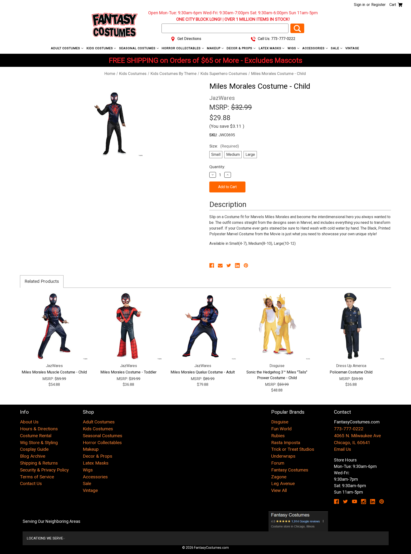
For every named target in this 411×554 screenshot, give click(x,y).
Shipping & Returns (39, 463)
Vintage (352, 48)
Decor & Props (240, 48)
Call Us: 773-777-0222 (276, 38)
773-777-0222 (348, 428)
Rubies (278, 435)
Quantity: (217, 166)
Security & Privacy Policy (44, 470)
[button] (298, 521)
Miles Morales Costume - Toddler (128, 372)
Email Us (342, 449)
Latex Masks (270, 48)
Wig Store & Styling (39, 442)
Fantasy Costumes (289, 470)
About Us (29, 422)
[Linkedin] (237, 265)
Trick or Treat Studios (292, 449)
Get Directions (188, 38)
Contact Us (31, 483)
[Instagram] (363, 501)
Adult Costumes (66, 48)
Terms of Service (37, 477)
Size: (224, 146)
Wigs (292, 48)
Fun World (281, 428)
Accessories (314, 48)
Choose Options (54, 326)
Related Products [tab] (41, 281)
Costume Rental (35, 435)
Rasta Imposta (285, 442)
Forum (277, 463)
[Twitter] (228, 265)
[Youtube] (354, 501)
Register (378, 4)
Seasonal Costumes (138, 48)
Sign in (359, 4)
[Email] (220, 265)
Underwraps (283, 456)
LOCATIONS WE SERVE (45, 538)
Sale (335, 48)
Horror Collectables (182, 48)
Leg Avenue (283, 483)
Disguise (279, 422)
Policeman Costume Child (351, 372)
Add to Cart (128, 326)
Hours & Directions (39, 428)
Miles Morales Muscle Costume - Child (54, 372)
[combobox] (225, 28)
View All (279, 490)
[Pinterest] (246, 265)
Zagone (278, 477)
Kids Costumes (100, 48)
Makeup (214, 48)
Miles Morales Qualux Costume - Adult (203, 372)
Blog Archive (32, 456)
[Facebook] (211, 265)
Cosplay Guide (34, 449)
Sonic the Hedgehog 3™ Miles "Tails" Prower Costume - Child (276, 375)
